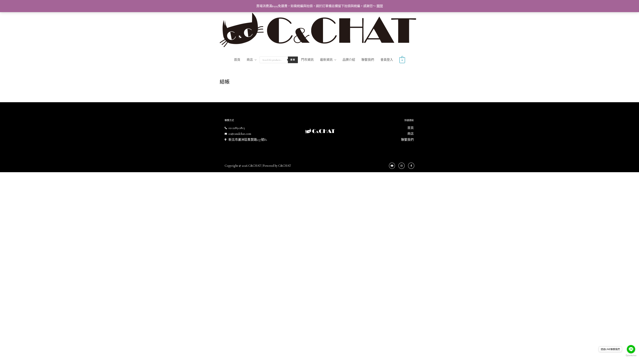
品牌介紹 (348, 60)
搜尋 (292, 60)
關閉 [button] (380, 6)
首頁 (237, 60)
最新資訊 (326, 60)
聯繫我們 (367, 60)
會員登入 (386, 60)
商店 (250, 60)
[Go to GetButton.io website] (631, 356)
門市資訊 (307, 60)
